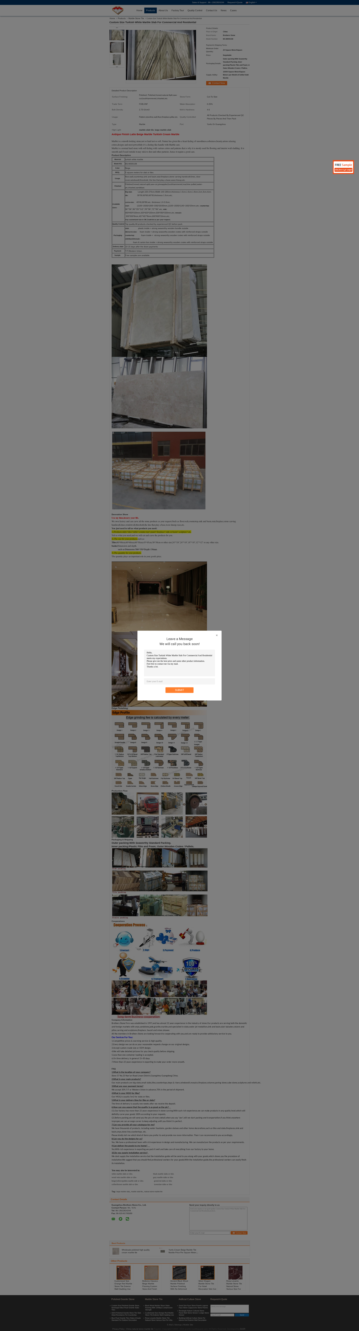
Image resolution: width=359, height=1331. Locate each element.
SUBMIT (179, 690)
